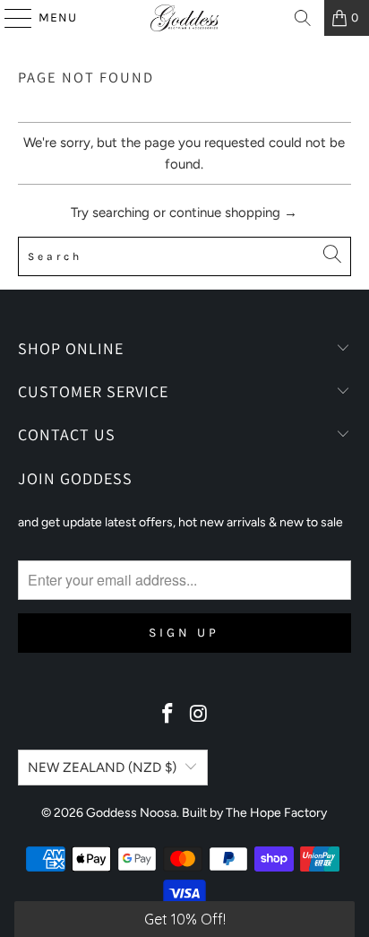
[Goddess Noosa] (184, 18)
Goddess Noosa (131, 812)
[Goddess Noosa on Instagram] (198, 715)
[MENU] (10, 18)
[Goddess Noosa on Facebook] (168, 715)
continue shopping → (233, 212)
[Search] (303, 18)
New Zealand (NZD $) (102, 767)
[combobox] (184, 256)
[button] (184, 919)
